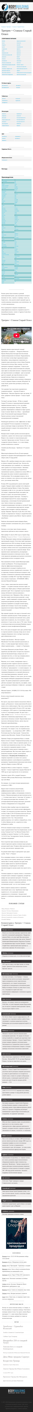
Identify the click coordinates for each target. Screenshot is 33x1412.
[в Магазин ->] (16, 1219)
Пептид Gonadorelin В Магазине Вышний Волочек (16, 1352)
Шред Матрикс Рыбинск (8, 908)
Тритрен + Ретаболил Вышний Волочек (19, 714)
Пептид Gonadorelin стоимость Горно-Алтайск (14, 915)
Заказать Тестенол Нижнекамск (10, 911)
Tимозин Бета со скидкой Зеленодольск (12, 1348)
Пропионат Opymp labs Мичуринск (15, 1377)
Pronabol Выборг (6, 919)
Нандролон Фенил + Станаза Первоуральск (18, 537)
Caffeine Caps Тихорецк (10, 1336)
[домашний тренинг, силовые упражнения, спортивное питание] (16, 5)
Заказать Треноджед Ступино (9, 913)
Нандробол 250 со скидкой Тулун (15, 1341)
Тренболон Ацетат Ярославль (11, 1364)
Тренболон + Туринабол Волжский (13, 1327)
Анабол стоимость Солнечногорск (13, 1332)
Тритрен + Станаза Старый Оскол (15, 26)
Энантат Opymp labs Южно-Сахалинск (16, 1369)
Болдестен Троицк (11, 1361)
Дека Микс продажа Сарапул (16, 1357)
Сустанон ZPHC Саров (8, 1372)
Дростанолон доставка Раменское (13, 1381)
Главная (3, 26)
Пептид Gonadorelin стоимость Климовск (13, 917)
